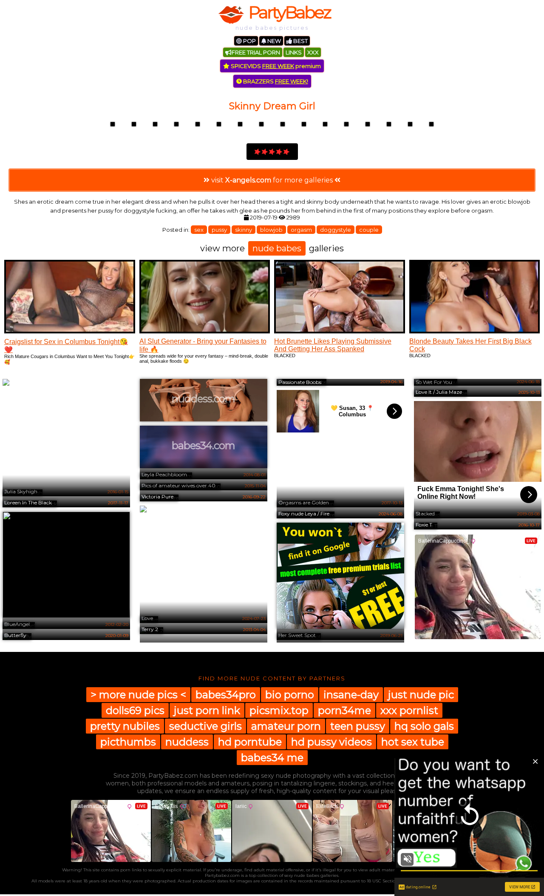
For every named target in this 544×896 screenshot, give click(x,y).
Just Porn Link (207, 710)
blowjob (271, 229)
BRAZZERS (275, 81)
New (273, 40)
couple (369, 229)
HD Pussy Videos (331, 742)
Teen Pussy (357, 726)
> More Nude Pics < (138, 694)
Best (300, 40)
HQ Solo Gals (424, 726)
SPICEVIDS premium (275, 66)
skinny (243, 229)
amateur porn (286, 726)
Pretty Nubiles (125, 726)
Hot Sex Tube (412, 742)
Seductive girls (205, 726)
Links (294, 52)
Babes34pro (226, 694)
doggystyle (335, 229)
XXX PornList (409, 710)
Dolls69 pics (135, 710)
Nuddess (187, 742)
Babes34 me (272, 757)
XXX (313, 52)
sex (199, 229)
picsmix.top (279, 710)
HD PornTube (250, 742)
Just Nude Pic (421, 694)
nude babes (276, 248)
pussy (219, 229)
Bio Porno (289, 694)
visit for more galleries (272, 180)
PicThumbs (128, 742)
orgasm (301, 229)
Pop (249, 40)
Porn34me (344, 710)
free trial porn (256, 52)
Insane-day (351, 694)
